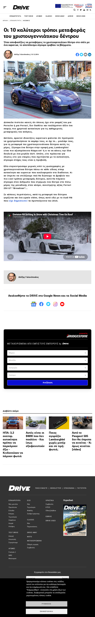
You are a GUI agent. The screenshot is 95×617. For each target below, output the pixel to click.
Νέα (28, 504)
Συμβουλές (31, 547)
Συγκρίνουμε (13, 542)
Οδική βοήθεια (51, 510)
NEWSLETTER (55, 488)
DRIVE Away (60, 16)
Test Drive (28, 16)
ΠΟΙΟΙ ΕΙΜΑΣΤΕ (41, 488)
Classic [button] (30, 520)
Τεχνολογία (13, 517)
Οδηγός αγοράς (32, 544)
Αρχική (5, 20)
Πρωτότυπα (13, 507)
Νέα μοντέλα (13, 504)
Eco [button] (29, 500)
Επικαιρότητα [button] (14, 500)
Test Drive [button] (13, 532)
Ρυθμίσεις (46, 604)
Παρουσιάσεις (32, 526)
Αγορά (11, 523)
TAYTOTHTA (81, 488)
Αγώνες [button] (12, 548)
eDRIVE (70, 16)
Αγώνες (39, 16)
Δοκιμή (11, 536)
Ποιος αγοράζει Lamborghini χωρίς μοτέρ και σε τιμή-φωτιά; (57, 441)
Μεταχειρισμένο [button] (34, 541)
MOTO (29, 537)
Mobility (30, 510)
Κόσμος (26, 20)
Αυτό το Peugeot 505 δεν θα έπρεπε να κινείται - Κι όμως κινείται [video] (81, 441)
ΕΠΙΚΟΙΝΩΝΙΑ (69, 488)
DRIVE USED (80, 16)
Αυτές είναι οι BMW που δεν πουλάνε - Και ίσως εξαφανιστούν (35, 439)
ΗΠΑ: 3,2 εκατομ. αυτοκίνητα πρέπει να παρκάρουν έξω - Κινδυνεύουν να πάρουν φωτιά (13, 444)
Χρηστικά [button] (50, 500)
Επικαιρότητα (15, 16)
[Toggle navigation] (5, 7)
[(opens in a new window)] (78, 9)
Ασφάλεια (12, 520)
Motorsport (12, 558)
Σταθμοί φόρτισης (33, 514)
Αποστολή (12, 539)
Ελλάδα (11, 510)
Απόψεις (12, 526)
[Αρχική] (21, 7)
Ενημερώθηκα (46, 611)
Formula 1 (12, 552)
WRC (10, 555)
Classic (49, 16)
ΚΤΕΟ (48, 507)
